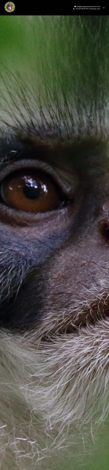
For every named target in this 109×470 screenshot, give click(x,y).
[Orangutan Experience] (9, 8)
